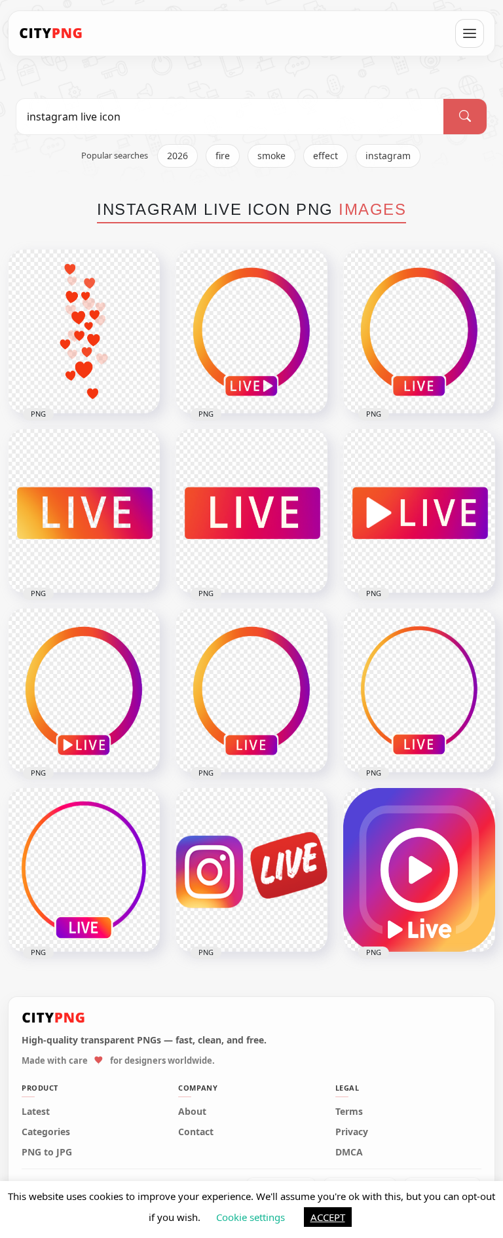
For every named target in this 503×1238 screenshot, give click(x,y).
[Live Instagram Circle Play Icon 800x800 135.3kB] (84, 690)
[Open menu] (469, 33)
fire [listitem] (222, 155)
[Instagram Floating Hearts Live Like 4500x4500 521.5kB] (84, 331)
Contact (196, 1132)
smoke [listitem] (271, 155)
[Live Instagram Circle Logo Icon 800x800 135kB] (251, 690)
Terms (349, 1111)
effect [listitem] (325, 155)
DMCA (349, 1152)
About (192, 1111)
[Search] (465, 116)
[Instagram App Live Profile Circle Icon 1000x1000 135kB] (419, 331)
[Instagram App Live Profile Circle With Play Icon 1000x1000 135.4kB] (251, 331)
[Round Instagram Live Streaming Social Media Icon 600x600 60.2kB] (84, 870)
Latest (36, 1111)
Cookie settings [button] (250, 1217)
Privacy (351, 1132)
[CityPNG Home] (51, 33)
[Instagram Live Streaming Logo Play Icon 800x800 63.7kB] (419, 870)
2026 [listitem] (177, 155)
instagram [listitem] (388, 155)
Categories (46, 1132)
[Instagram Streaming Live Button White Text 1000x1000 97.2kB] (84, 511)
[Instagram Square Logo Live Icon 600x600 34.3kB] (251, 870)
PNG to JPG (47, 1152)
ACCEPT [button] (327, 1217)
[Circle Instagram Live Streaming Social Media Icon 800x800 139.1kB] (419, 690)
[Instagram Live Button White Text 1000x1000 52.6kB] (251, 511)
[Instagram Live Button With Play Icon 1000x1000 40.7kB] (419, 511)
